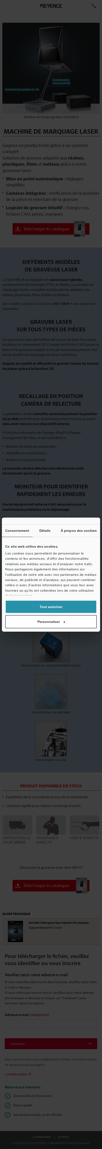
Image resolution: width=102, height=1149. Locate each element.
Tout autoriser (51, 607)
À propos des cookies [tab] (79, 530)
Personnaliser (48, 622)
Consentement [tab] (17, 530)
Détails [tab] (45, 530)
